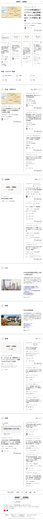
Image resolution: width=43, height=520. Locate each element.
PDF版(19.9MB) (38, 150)
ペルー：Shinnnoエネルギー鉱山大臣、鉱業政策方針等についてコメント (34, 371)
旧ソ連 (36, 135)
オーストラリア (36, 474)
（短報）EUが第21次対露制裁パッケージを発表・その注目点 (33, 138)
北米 (41, 41)
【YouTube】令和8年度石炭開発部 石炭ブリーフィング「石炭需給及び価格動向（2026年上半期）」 (5, 50)
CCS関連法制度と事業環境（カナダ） (31, 288)
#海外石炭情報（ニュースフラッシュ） (26, 59)
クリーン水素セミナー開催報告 (33, 206)
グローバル (8, 43)
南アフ (34, 186)
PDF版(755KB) (38, 363)
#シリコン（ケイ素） (37, 57)
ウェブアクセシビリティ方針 (32, 514)
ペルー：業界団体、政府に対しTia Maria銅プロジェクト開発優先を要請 (33, 387)
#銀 (30, 353)
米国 (41, 42)
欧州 (34, 135)
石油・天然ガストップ (35, 89)
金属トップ (38, 338)
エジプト (38, 183)
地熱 (26, 492)
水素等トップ (37, 179)
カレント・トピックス (15, 54)
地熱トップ (26, 330)
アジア (34, 203)
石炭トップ (38, 418)
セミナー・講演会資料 (5, 56)
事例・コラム (26, 327)
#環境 (35, 211)
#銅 (26, 353)
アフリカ (34, 183)
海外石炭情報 (28, 56)
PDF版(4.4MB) (38, 171)
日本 (36, 203)
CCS (22, 492)
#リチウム (39, 58)
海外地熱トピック (27, 326)
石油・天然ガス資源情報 (36, 23)
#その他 (30, 377)
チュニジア (35, 184)
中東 (32, 7)
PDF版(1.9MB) (38, 131)
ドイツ (34, 204)
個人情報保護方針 (21, 514)
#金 (28, 353)
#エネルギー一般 (27, 25)
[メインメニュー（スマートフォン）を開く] (41, 1)
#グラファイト (36, 59)
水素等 (3, 201)
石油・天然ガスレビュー (30, 163)
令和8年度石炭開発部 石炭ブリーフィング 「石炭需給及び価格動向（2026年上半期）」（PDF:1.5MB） (33, 459)
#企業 (27, 165)
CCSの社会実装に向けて (29, 294)
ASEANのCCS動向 (27, 289)
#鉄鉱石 (30, 393)
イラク (34, 7)
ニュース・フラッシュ (37, 54)
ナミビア (39, 184)
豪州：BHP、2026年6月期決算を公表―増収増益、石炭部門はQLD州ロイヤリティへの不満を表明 (33, 477)
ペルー (37, 367)
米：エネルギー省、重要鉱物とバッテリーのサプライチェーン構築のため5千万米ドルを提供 (38, 48)
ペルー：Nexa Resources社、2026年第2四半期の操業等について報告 (33, 401)
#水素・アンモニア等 (36, 194)
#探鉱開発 (34, 103)
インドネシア (30, 44)
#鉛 (28, 406)
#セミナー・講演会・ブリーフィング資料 (5, 59)
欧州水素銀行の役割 (7, 198)
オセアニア (35, 472)
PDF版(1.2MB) (38, 30)
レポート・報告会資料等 (10, 201)
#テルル (30, 354)
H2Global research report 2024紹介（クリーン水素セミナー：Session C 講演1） (34, 248)
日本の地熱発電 (27, 325)
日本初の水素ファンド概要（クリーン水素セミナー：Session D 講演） (33, 229)
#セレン (27, 354)
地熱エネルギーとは (28, 323)
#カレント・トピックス (15, 56)
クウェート (37, 93)
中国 (34, 344)
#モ (32, 355)
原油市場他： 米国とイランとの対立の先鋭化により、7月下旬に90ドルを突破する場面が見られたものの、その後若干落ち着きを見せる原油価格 (34, 117)
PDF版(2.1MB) (38, 240)
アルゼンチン (35, 345)
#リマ (34, 377)
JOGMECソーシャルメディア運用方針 (18, 516)
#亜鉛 (30, 406)
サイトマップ (29, 516)
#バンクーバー (36, 61)
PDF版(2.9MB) (38, 199)
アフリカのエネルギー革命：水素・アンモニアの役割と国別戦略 (33, 188)
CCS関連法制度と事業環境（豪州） (31, 286)
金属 (35, 53)
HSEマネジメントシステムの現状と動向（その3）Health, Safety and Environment (33, 158)
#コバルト (35, 56)
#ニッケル (35, 58)
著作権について (14, 514)
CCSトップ (26, 297)
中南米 (36, 344)
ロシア (39, 135)
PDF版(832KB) (38, 108)
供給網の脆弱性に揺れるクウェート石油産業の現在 (33, 96)
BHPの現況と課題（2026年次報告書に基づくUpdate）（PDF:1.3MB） (16, 48)
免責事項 (7, 514)
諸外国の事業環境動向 (28, 293)
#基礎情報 (33, 25)
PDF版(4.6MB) (38, 221)
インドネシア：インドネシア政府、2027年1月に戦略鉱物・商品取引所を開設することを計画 (26, 51)
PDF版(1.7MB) (38, 259)
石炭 (2, 55)
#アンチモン (33, 353)
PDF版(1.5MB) (5, 65)
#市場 (27, 126)
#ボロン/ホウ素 (28, 355)
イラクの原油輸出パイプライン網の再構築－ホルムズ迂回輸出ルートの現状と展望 (32, 15)
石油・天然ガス (27, 23)
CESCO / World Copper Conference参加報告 (31, 348)
